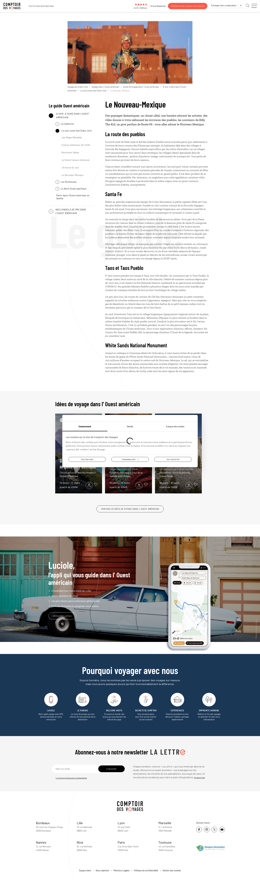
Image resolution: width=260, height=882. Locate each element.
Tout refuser (87, 459)
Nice (80, 842)
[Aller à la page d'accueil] (13, 6)
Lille (80, 823)
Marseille (164, 823)
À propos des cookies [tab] (175, 426)
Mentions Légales (121, 870)
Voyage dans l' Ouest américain (105, 87)
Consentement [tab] (85, 426)
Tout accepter (172, 459)
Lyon (121, 823)
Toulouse (165, 842)
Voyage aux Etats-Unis (78, 87)
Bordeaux (43, 823)
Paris (121, 842)
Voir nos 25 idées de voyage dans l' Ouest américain (130, 509)
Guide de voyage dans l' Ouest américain (141, 87)
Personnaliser (128, 459)
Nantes (41, 842)
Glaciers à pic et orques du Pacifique (78, 468)
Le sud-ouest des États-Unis (93, 90)
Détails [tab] (130, 426)
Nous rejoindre (102, 870)
